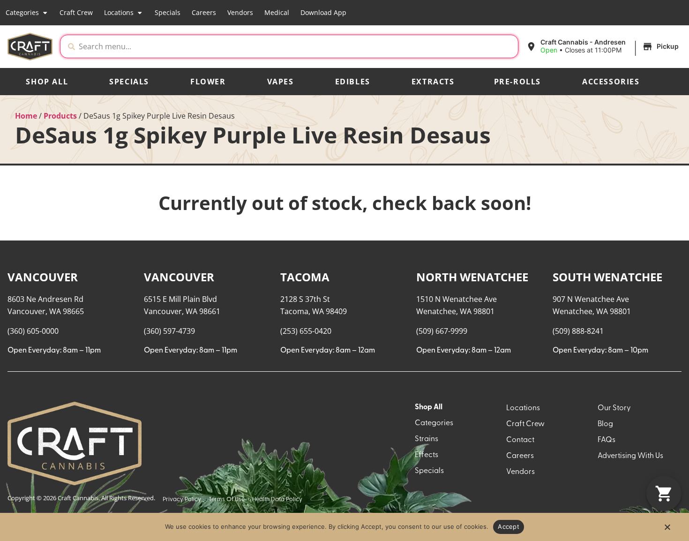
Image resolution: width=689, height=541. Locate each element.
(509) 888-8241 (578, 331)
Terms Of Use (227, 499)
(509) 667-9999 (441, 331)
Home (26, 116)
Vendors (240, 12)
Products (60, 116)
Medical (276, 12)
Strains (426, 439)
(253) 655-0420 (305, 331)
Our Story (614, 408)
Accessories (611, 81)
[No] (667, 529)
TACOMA (305, 277)
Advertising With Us (630, 456)
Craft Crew (76, 12)
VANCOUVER (42, 277)
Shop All (47, 81)
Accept (508, 526)
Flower (208, 81)
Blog (605, 424)
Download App (323, 12)
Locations (119, 12)
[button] (604, 46)
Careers (204, 12)
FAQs (606, 440)
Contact (520, 440)
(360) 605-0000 (33, 331)
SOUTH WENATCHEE (607, 277)
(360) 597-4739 (169, 331)
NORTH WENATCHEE (472, 277)
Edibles (352, 81)
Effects (426, 455)
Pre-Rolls (517, 81)
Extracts (433, 81)
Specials (167, 12)
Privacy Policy (182, 499)
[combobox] (296, 46)
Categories (22, 12)
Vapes (280, 81)
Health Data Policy (277, 499)
